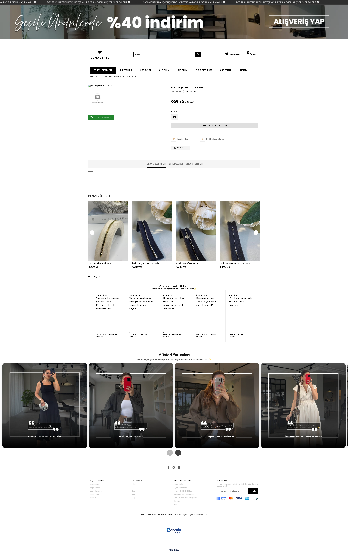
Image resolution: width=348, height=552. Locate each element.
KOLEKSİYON (104, 70)
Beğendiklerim (95, 488)
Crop (133, 498)
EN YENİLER (126, 70)
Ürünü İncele (118, 231)
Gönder (253, 491)
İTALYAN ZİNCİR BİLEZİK (99, 263)
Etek (133, 488)
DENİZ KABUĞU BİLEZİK (187, 263)
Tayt (134, 494)
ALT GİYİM (164, 70)
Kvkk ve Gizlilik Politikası (183, 491)
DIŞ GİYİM (182, 70)
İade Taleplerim (96, 491)
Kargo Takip (94, 494)
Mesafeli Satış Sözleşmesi (184, 494)
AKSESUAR (226, 70)
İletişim (177, 501)
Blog (175, 505)
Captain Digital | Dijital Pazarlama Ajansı (191, 515)
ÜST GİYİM (145, 70)
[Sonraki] (178, 453)
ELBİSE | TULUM (204, 70)
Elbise (134, 484)
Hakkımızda (178, 484)
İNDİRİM (244, 70)
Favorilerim (235, 54)
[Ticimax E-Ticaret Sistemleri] (174, 550)
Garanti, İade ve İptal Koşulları (185, 498)
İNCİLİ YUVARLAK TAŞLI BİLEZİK (235, 263)
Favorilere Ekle (108, 231)
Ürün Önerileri (194, 164)
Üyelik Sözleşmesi (181, 488)
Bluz (133, 491)
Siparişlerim (94, 484)
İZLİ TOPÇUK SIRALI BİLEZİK (145, 263)
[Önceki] (170, 453)
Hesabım (93, 498)
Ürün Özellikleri (156, 164)
